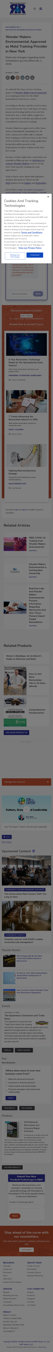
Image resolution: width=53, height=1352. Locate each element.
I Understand (34, 255)
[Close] (48, 196)
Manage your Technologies (15, 256)
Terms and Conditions (31, 232)
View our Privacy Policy (30, 248)
